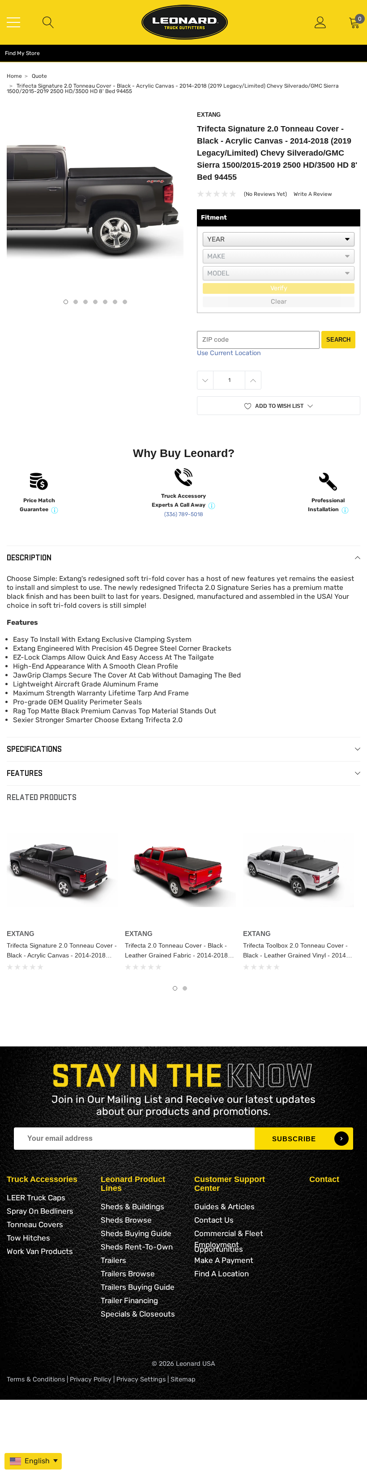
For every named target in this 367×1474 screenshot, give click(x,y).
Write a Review (313, 194)
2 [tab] (75, 302)
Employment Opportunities (218, 1246)
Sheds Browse (126, 1220)
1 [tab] (66, 302)
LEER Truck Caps (36, 1197)
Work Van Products (40, 1251)
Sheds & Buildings (132, 1206)
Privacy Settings (141, 1379)
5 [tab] (105, 302)
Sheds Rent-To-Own (137, 1247)
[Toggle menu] (13, 22)
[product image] (95, 200)
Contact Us (214, 1220)
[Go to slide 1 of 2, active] (175, 988)
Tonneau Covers (35, 1224)
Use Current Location (229, 353)
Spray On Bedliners (40, 1211)
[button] (278, 405)
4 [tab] (95, 302)
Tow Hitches (28, 1238)
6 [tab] (115, 302)
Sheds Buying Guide (136, 1233)
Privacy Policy (90, 1379)
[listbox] (278, 239)
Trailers (113, 1260)
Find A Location (221, 1273)
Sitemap (183, 1379)
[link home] (184, 22)
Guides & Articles (224, 1206)
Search (338, 339)
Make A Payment (223, 1260)
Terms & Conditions (36, 1379)
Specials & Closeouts (138, 1314)
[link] (62, 869)
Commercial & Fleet (228, 1233)
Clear (278, 301)
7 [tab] (125, 302)
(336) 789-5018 (183, 514)
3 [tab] (85, 302)
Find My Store (22, 53)
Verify (278, 288)
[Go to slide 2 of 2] (185, 988)
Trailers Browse (128, 1273)
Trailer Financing (129, 1300)
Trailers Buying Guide (138, 1287)
